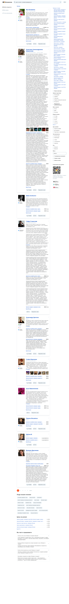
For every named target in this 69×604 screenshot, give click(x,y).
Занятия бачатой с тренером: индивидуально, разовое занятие (33, 210)
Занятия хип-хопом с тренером (59, 50)
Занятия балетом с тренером (59, 41)
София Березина (31, 359)
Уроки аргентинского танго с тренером (59, 45)
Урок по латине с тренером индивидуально (33, 27)
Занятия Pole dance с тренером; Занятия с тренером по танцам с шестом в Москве (30, 521)
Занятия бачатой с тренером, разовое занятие (34, 378)
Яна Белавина (30, 9)
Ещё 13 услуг (28, 380)
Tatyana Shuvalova (32, 418)
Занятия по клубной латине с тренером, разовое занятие (34, 376)
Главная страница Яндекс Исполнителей (7, 2)
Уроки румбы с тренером (58, 76)
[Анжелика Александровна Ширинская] (21, 52)
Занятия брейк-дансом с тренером (58, 37)
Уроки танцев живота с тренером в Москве (25, 525)
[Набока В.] (21, 437)
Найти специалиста (7, 7)
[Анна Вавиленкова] (21, 391)
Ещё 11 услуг (28, 212)
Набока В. (29, 434)
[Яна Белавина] (21, 12)
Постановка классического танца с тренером (60, 65)
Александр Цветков (32, 317)
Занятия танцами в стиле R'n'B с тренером (60, 88)
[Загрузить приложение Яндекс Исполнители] (59, 170)
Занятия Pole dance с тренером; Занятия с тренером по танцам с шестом (60, 16)
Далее (31, 490)
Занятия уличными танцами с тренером (59, 24)
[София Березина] (21, 362)
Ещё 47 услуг (28, 187)
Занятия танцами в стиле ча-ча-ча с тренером (60, 63)
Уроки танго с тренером (58, 47)
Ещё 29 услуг (28, 308)
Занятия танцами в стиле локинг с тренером (60, 85)
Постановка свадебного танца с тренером (60, 34)
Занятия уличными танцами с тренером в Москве (26, 527)
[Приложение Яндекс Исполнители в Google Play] (56, 184)
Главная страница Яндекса (3, 2)
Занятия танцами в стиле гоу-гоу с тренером (60, 74)
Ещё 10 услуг (28, 425)
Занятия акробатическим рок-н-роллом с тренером (59, 57)
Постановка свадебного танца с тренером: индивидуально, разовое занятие (33, 465)
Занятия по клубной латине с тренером (59, 14)
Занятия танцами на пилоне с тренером (59, 27)
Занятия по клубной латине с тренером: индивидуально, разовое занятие (34, 163)
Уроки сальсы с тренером (58, 43)
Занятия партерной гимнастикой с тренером (60, 60)
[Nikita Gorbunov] (21, 198)
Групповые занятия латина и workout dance (34, 463)
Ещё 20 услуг (28, 441)
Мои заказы (6, 10)
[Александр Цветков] (21, 320)
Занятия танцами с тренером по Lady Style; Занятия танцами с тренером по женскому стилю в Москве (30, 519)
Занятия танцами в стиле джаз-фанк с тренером (59, 55)
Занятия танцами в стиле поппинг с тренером (60, 69)
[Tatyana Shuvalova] (21, 421)
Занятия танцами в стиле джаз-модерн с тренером (59, 72)
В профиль (28, 17)
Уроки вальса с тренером (58, 67)
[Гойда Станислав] (21, 224)
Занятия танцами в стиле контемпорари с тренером (58, 40)
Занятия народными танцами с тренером (59, 52)
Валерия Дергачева (32, 450)
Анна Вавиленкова (32, 388)
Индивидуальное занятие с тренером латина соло (34, 132)
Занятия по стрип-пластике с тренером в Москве (26, 523)
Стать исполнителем (8, 13)
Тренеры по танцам (56, 8)
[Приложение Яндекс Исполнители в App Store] (56, 181)
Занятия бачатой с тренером (59, 48)
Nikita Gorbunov (31, 195)
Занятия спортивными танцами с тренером (60, 29)
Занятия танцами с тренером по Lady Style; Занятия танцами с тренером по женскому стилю (32, 438)
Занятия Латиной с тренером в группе (33, 34)
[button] (29, 44)
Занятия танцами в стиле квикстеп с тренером (58, 79)
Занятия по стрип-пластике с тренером (59, 20)
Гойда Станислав (31, 221)
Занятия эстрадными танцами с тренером (60, 32)
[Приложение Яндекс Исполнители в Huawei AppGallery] (56, 187)
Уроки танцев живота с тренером (60, 22)
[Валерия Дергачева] (21, 453)
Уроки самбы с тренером (58, 80)
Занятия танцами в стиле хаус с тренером (60, 83)
